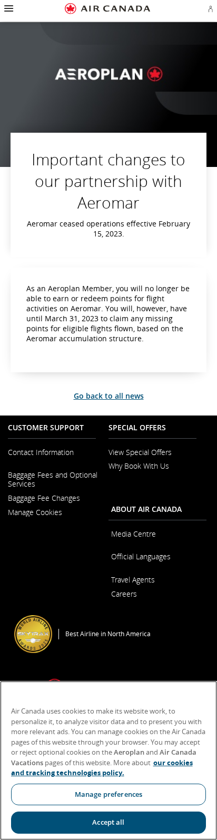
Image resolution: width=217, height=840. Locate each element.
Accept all (108, 822)
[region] (108, 760)
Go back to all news (109, 396)
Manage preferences (108, 794)
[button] (8, 8)
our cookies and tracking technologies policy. (102, 768)
